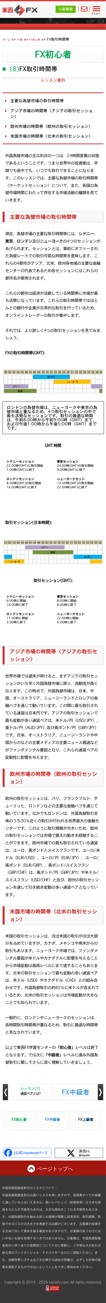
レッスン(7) (30, 1091)
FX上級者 (85, 1119)
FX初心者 (53, 54)
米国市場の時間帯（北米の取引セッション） (51, 136)
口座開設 (65, 9)
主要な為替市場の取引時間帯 (37, 100)
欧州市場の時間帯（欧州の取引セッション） (51, 126)
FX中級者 (76, 1091)
